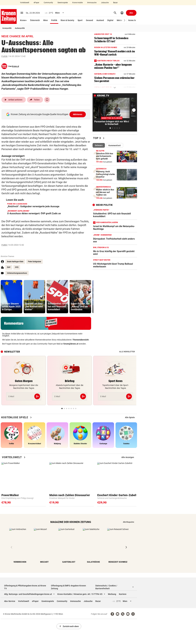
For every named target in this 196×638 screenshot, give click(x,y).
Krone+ (23, 20)
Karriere (122, 594)
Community (48, 3)
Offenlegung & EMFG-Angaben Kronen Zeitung (68, 587)
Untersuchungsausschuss (17, 273)
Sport (80, 20)
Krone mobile (77, 3)
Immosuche (91, 3)
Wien (45, 20)
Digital (110, 20)
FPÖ (16, 267)
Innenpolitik (6, 28)
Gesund (89, 20)
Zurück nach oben (69, 626)
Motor (119, 20)
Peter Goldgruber (34, 262)
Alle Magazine (128, 522)
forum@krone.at (70, 344)
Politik (54, 20)
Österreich (35, 20)
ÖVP (8, 267)
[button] (124, 20)
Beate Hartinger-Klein (15, 262)
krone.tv (132, 20)
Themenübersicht (80, 340)
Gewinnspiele (63, 3)
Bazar (115, 3)
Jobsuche (105, 3)
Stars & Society (67, 20)
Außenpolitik (20, 28)
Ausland (100, 20)
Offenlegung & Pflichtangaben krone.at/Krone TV (25, 587)
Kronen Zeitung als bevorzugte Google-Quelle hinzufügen (46, 114)
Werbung (112, 594)
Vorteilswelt (24, 3)
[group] (11, 296)
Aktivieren (77, 114)
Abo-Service (9, 601)
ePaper (36, 3)
